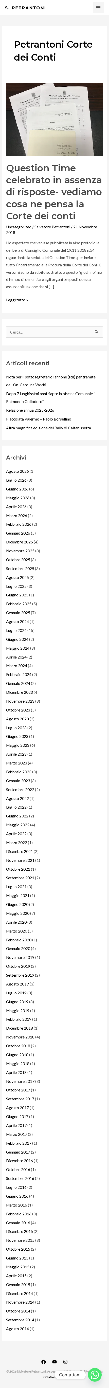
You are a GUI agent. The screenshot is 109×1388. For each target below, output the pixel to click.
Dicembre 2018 (19, 1028)
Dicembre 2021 (19, 851)
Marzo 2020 (16, 931)
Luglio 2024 (16, 630)
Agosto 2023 (17, 719)
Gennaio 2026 (18, 533)
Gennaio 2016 (18, 1222)
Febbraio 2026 (18, 524)
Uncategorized (18, 227)
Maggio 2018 (17, 1063)
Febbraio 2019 (18, 1019)
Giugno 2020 (17, 904)
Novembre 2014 (20, 1302)
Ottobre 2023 (18, 710)
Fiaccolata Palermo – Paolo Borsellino (38, 419)
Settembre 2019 (20, 975)
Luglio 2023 (16, 727)
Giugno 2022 (17, 816)
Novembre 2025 (20, 551)
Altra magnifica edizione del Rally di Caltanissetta (48, 428)
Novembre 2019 (20, 957)
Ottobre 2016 (18, 1169)
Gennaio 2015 (18, 1284)
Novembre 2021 (20, 860)
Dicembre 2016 (19, 1160)
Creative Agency (54, 1377)
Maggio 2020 (17, 913)
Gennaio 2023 (18, 780)
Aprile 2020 (16, 922)
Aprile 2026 (16, 506)
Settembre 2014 (20, 1320)
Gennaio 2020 (18, 948)
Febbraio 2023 (18, 772)
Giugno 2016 (17, 1196)
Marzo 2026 (16, 515)
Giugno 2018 (17, 1054)
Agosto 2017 (17, 1107)
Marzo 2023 (16, 763)
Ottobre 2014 (18, 1311)
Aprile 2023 (16, 754)
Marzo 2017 (16, 1134)
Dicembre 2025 (19, 542)
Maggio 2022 (17, 825)
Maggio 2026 (17, 498)
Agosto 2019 (17, 984)
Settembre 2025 (20, 568)
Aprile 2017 (16, 1125)
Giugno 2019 (17, 1001)
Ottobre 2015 (18, 1249)
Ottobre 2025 (18, 559)
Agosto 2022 (17, 798)
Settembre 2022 (20, 789)
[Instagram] (65, 1362)
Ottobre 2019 (18, 966)
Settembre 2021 (20, 877)
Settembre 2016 (20, 1178)
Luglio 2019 (16, 993)
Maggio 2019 (17, 1010)
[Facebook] (43, 1362)
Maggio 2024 (17, 648)
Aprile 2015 (16, 1275)
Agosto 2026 (17, 471)
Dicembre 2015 (19, 1231)
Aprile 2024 (16, 657)
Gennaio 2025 (18, 612)
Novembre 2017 (20, 1081)
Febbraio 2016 (18, 1214)
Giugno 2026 (17, 489)
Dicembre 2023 (19, 692)
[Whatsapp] (95, 1375)
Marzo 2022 (16, 842)
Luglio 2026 (16, 480)
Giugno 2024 (17, 639)
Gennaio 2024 (18, 683)
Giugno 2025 (17, 595)
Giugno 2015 (17, 1258)
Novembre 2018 (20, 1037)
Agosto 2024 (17, 621)
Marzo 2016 (16, 1205)
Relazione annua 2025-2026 (30, 410)
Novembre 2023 (20, 701)
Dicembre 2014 (19, 1293)
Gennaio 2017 (18, 1152)
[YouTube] (54, 1362)
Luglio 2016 (16, 1187)
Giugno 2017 (17, 1116)
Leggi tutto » (17, 299)
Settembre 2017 (20, 1099)
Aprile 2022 (16, 833)
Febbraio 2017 (18, 1143)
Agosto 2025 (17, 577)
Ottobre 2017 (18, 1090)
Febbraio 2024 (18, 674)
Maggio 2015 (17, 1267)
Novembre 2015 (20, 1240)
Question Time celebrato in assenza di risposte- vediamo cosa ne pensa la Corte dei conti (54, 192)
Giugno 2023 (17, 736)
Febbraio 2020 (18, 940)
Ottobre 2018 (18, 1046)
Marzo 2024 (16, 665)
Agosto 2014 (17, 1328)
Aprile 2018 (16, 1072)
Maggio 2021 (17, 895)
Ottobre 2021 (18, 869)
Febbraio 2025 (18, 603)
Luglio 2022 (16, 807)
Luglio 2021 (16, 886)
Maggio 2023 (17, 745)
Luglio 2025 (16, 586)
